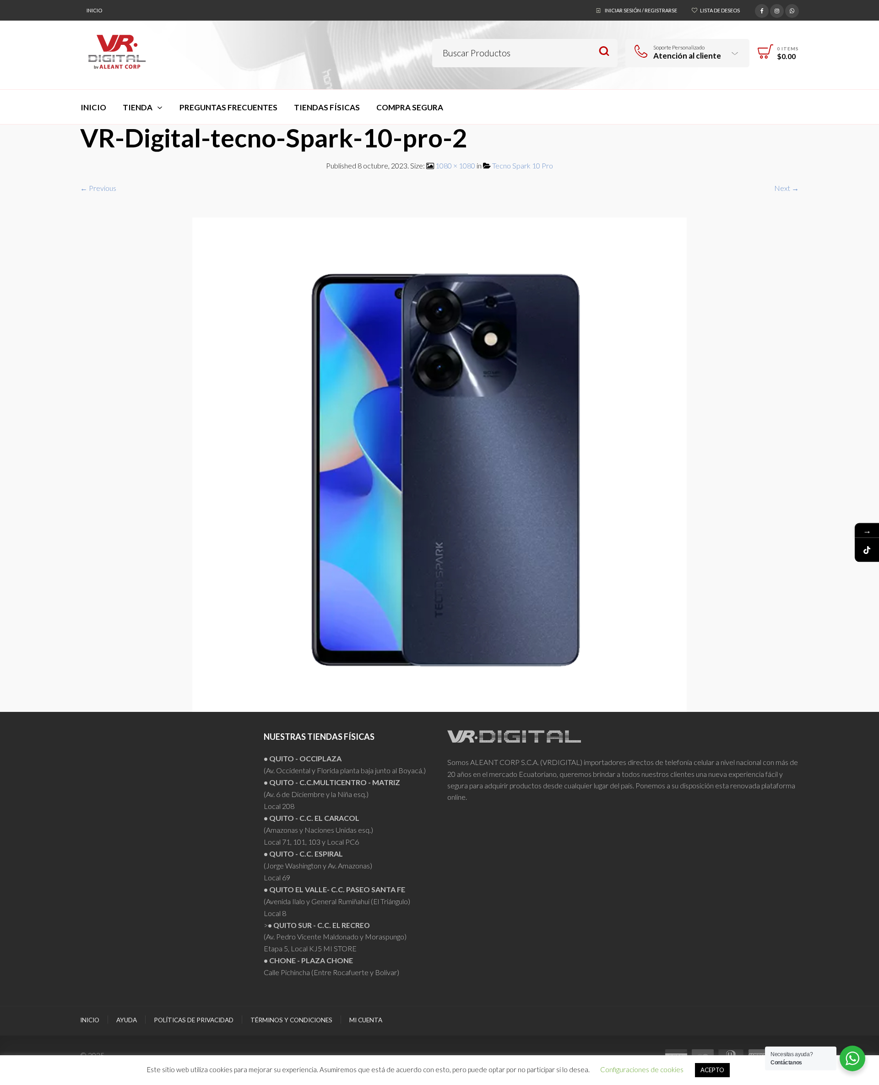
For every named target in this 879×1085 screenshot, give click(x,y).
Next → (786, 188)
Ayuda (126, 1020)
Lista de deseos (720, 10)
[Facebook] (762, 10)
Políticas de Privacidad (193, 1020)
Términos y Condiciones (291, 1020)
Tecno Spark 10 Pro (522, 165)
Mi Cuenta (365, 1020)
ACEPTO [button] (712, 1070)
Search (604, 51)
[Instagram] (777, 10)
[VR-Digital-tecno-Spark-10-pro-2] (439, 463)
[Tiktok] (867, 550)
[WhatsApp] (792, 10)
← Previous (98, 188)
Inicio (94, 10)
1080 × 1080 (455, 165)
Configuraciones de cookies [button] (642, 1069)
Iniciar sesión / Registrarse (641, 10)
